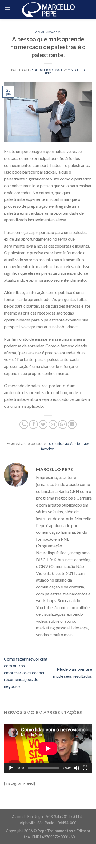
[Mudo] (76, 768)
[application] (48, 748)
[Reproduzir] (11, 768)
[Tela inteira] (85, 768)
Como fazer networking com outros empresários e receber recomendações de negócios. (25, 672)
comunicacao (48, 32)
